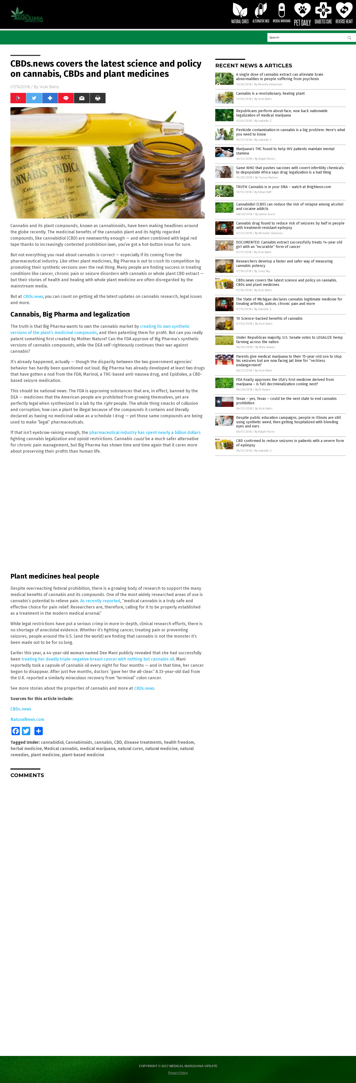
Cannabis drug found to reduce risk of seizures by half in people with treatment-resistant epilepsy (290, 225)
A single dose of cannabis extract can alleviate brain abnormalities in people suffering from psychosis (279, 76)
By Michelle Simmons (269, 233)
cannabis (103, 742)
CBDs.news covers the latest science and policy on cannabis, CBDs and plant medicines (286, 282)
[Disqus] (107, 847)
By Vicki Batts (263, 99)
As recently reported (100, 600)
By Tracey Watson (266, 177)
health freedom (179, 742)
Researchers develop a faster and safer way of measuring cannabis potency (284, 263)
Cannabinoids (79, 742)
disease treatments (143, 742)
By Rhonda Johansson (268, 84)
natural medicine (161, 748)
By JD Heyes (262, 389)
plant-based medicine (83, 754)
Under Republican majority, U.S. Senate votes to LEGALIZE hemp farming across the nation (289, 339)
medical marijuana (97, 748)
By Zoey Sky (262, 271)
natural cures (130, 748)
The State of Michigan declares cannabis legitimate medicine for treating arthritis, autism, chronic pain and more (289, 301)
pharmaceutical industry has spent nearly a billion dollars (145, 432)
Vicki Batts (49, 87)
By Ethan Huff (262, 192)
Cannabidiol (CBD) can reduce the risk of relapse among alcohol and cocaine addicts (289, 206)
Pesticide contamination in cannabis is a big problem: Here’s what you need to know (290, 132)
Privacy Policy (178, 1073)
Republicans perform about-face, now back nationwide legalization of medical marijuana (282, 113)
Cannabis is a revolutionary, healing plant (270, 93)
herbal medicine (26, 748)
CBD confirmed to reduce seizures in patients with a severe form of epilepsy (290, 443)
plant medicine (45, 754)
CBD (118, 742)
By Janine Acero (265, 214)
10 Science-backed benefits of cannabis (269, 318)
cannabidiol (52, 742)
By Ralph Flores (265, 159)
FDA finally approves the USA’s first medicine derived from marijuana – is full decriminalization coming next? (285, 381)
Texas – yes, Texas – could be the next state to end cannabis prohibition (286, 400)
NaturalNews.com (27, 719)
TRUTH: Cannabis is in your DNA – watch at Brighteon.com (283, 187)
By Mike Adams (265, 347)
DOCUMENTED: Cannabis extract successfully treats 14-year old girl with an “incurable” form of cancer (289, 244)
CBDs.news (33, 296)
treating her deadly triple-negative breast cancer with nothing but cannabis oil (97, 659)
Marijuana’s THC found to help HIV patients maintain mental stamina (285, 151)
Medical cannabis (61, 748)
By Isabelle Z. (263, 121)
